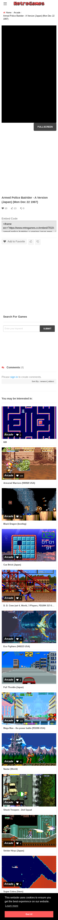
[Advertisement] (29, 163)
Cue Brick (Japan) (12, 565)
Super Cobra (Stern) (13, 891)
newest (43, 381)
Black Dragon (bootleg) (14, 524)
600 (5, 442)
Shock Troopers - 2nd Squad (17, 810)
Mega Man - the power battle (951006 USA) (24, 728)
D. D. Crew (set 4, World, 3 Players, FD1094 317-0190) (29, 605)
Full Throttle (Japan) (13, 687)
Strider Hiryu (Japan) (13, 850)
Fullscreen (45, 126)
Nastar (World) (10, 769)
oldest (51, 381)
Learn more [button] (11, 905)
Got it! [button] (29, 914)
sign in (14, 377)
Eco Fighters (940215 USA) (16, 646)
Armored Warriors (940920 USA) (19, 483)
